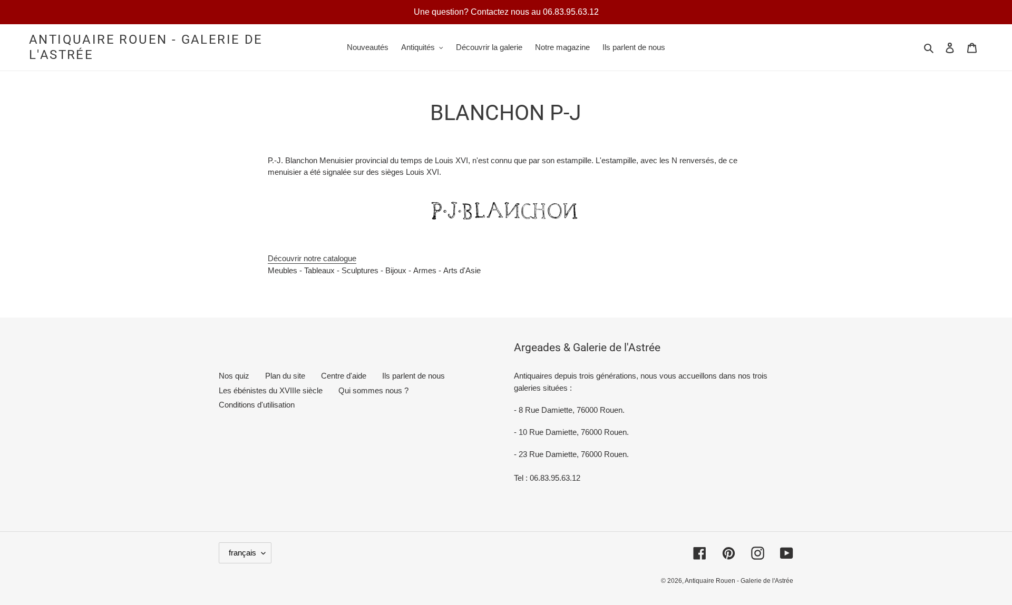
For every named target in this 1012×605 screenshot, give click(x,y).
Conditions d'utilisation (257, 404)
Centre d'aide (343, 375)
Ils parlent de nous (413, 375)
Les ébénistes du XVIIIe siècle (271, 390)
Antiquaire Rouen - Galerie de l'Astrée (146, 47)
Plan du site (285, 375)
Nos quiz (234, 375)
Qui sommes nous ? (373, 390)
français (242, 552)
